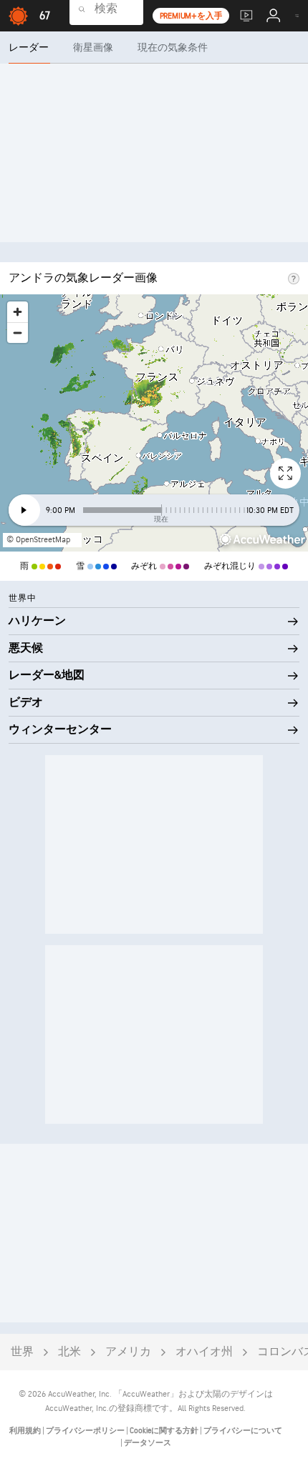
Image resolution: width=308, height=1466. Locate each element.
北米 (69, 1352)
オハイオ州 (204, 1352)
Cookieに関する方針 (165, 1430)
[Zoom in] (17, 311)
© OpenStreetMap (38, 539)
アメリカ (128, 1352)
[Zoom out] (17, 332)
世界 (22, 1352)
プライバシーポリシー (86, 1430)
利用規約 (25, 1430)
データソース (147, 1442)
